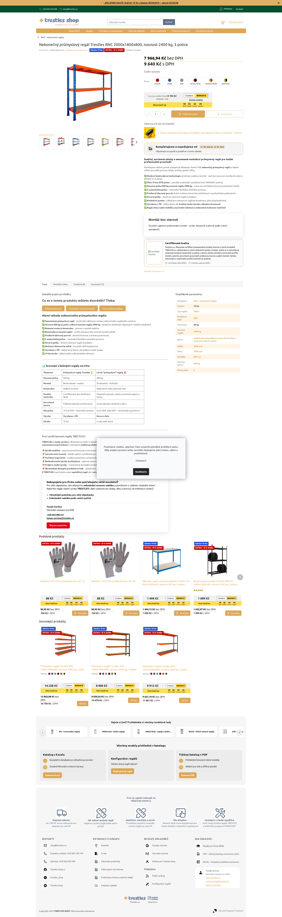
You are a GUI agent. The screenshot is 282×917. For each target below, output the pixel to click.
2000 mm (198, 346)
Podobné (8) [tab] (79, 284)
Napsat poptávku (58, 525)
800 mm (197, 356)
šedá (212, 338)
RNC (196, 318)
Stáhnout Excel (52, 775)
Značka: (133, 50)
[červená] (49, 674)
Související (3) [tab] (97, 284)
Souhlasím (141, 471)
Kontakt (239, 9)
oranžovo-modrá (208, 340)
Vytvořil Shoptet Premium (231, 910)
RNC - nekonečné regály (52, 37)
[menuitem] (74, 30)
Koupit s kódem (196, 99)
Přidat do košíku (190, 114)
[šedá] (55, 674)
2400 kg (197, 331)
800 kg (197, 363)
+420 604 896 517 (213, 877)
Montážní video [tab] (60, 284)
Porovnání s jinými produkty (82, 308)
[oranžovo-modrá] (61, 674)
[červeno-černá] (58, 674)
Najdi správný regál (122, 771)
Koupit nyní (226, 114)
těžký (196, 311)
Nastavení (141, 460)
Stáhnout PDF (188, 775)
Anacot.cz (152, 902)
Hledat (169, 22)
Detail (82, 703)
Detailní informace (153, 271)
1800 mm (198, 351)
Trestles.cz (135, 902)
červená (205, 338)
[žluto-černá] (64, 674)
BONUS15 (201, 95)
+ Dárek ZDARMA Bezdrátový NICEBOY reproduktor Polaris (200, 132)
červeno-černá (222, 338)
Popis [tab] (44, 284)
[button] (157, 81)
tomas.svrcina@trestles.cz (217, 881)
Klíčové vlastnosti (53, 308)
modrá (197, 338)
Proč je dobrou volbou (112, 308)
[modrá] (52, 674)
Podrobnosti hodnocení (76, 50)
